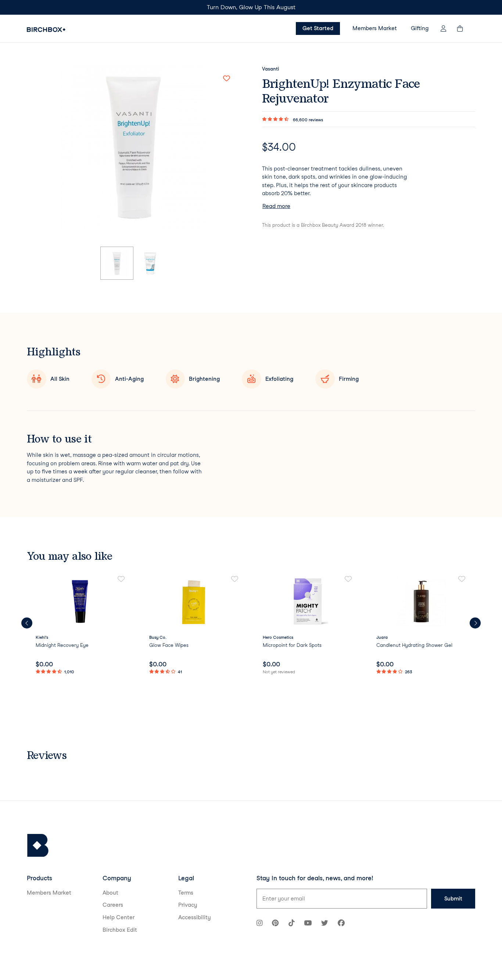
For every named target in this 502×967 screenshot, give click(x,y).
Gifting (420, 28)
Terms (185, 892)
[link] (81, 625)
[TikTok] (291, 924)
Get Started (317, 28)
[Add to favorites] (226, 78)
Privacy (187, 905)
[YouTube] (308, 924)
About (110, 892)
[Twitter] (324, 924)
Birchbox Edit (120, 930)
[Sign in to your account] (443, 28)
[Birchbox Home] (46, 29)
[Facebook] (341, 924)
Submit (453, 898)
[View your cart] (463, 28)
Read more (276, 206)
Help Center (119, 917)
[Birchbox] (38, 845)
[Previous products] (26, 622)
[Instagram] (259, 924)
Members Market (374, 28)
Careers (113, 905)
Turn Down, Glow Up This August (251, 7)
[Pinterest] (275, 924)
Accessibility (194, 917)
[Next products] (475, 622)
